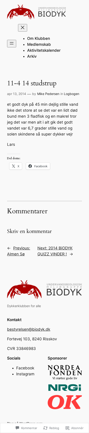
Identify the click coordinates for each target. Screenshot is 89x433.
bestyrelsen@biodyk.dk (28, 329)
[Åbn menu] (11, 43)
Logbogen (71, 94)
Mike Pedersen (48, 94)
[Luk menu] (22, 28)
